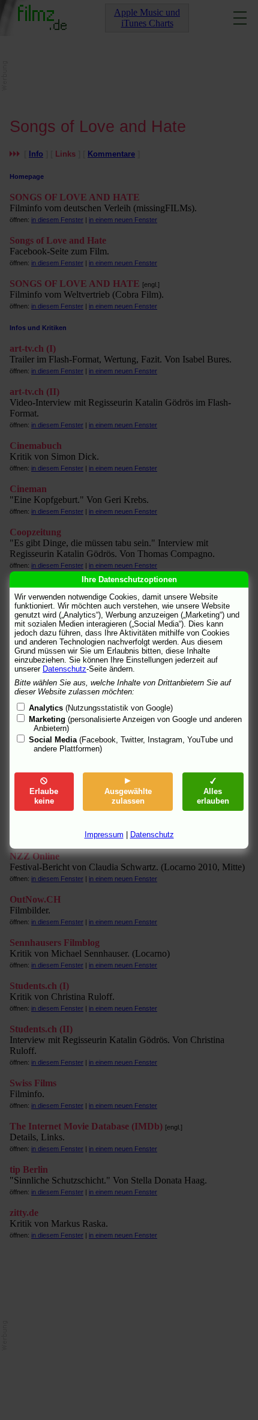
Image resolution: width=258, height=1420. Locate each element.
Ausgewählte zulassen (128, 796)
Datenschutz (64, 668)
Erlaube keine (43, 796)
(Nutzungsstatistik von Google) (101, 707)
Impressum (104, 834)
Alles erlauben (213, 796)
